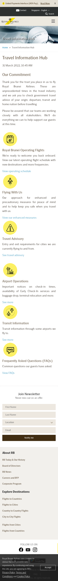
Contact (23, 10)
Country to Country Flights (15, 510)
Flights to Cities (10, 504)
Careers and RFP (10, 478)
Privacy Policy (8, 572)
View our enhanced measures (19, 217)
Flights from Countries (13, 530)
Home (5, 47)
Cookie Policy (23, 576)
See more (7, 302)
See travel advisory (13, 255)
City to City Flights (11, 516)
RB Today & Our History (13, 459)
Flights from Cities (11, 524)
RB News (6, 471)
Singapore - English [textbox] (39, 10)
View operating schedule (16, 171)
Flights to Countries (12, 498)
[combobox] (40, 10)
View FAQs (8, 373)
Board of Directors (11, 465)
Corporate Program (11, 483)
